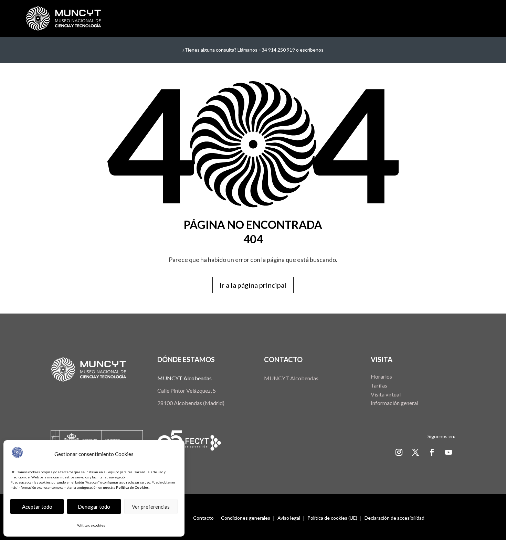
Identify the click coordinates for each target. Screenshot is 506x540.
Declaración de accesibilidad (394, 518)
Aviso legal (288, 518)
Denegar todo (94, 507)
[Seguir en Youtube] (448, 452)
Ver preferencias (151, 507)
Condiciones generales (245, 518)
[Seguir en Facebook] (432, 452)
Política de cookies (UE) (332, 518)
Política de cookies (90, 525)
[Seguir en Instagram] (399, 452)
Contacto (203, 518)
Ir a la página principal (253, 285)
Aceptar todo (37, 507)
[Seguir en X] (415, 452)
